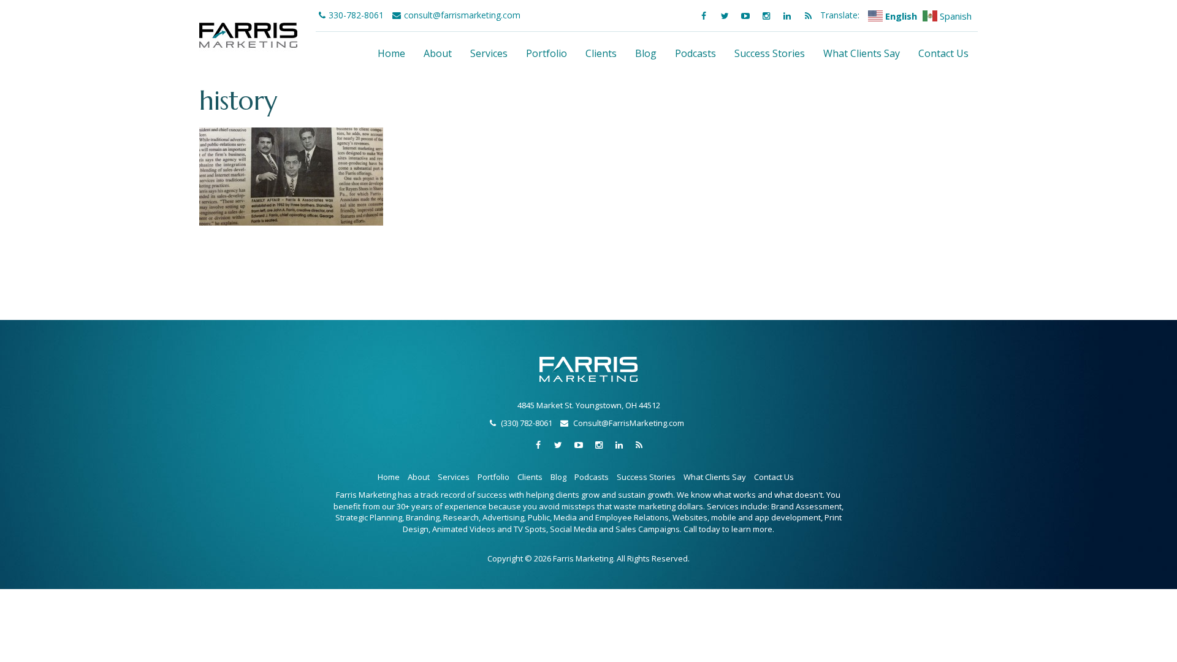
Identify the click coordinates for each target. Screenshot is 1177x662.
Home (391, 53)
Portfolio (546, 53)
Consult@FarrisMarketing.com (628, 422)
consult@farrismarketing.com (462, 15)
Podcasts (695, 53)
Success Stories (769, 53)
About (438, 53)
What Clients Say (861, 53)
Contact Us (943, 53)
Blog (646, 53)
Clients (601, 53)
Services (489, 53)
